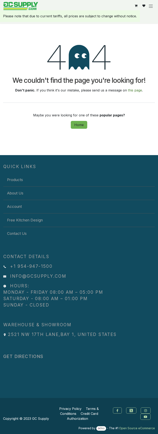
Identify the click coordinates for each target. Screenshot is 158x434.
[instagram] (146, 410)
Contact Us (17, 233)
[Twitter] (131, 410)
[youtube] (146, 416)
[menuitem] (79, 179)
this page (135, 90)
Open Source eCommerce (137, 428)
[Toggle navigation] (151, 6)
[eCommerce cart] (136, 6)
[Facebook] (117, 410)
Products (15, 179)
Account (14, 206)
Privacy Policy (70, 409)
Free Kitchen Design (25, 220)
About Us (15, 193)
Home (79, 125)
